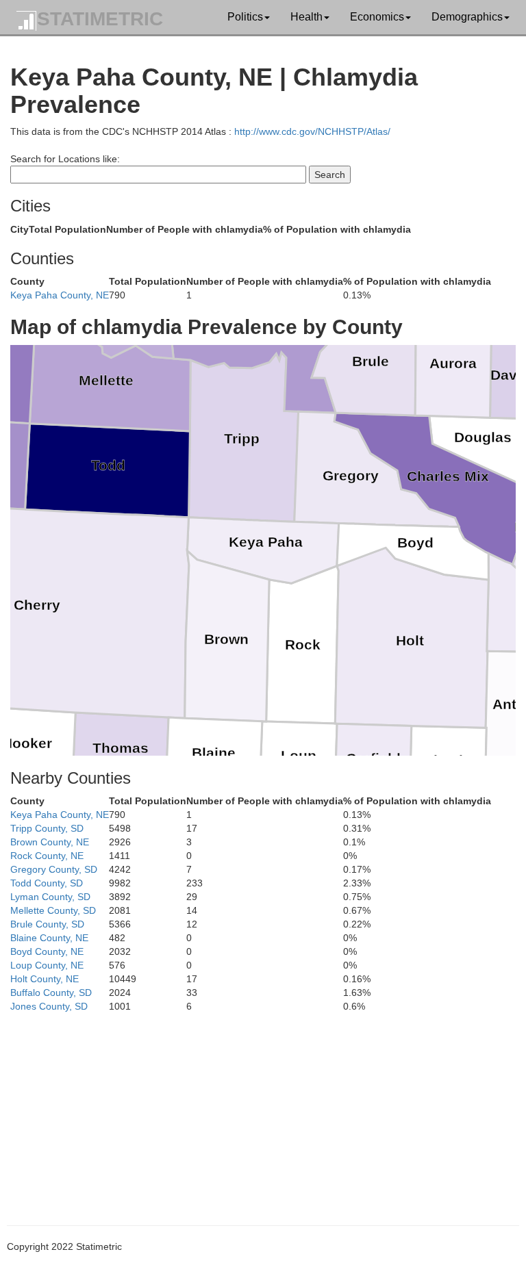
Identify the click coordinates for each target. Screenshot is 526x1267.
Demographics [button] (467, 17)
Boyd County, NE (47, 951)
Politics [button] (245, 17)
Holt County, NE (44, 978)
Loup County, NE (47, 965)
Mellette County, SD (53, 910)
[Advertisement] (263, 1109)
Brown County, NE (49, 841)
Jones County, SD (49, 1006)
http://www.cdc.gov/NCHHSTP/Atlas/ (312, 131)
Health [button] (306, 17)
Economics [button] (377, 17)
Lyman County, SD (50, 896)
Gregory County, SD (53, 869)
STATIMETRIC (100, 18)
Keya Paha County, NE (59, 295)
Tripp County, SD (47, 828)
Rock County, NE (47, 855)
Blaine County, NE (49, 937)
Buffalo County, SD (51, 992)
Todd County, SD (46, 883)
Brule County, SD (47, 924)
